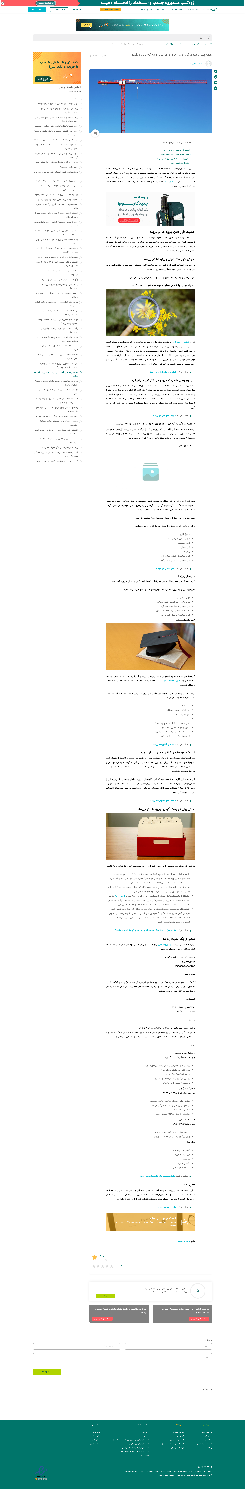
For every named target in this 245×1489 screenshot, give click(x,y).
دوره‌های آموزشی (184, 44)
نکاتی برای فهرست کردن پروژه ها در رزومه (173, 159)
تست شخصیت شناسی (204, 1445)
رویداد (210, 1448)
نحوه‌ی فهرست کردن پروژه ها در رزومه (175, 154)
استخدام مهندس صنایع (162, 1219)
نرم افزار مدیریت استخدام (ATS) (173, 1445)
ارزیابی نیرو (180, 1437)
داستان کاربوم (95, 1441)
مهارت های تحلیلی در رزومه (163, 801)
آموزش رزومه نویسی (166, 44)
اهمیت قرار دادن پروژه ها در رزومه (176, 150)
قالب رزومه (120, 896)
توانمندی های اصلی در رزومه (163, 372)
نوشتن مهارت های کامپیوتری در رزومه (158, 1176)
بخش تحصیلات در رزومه (169, 681)
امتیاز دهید (121, 1267)
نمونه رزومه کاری (165, 945)
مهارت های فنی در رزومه (164, 415)
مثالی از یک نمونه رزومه (180, 163)
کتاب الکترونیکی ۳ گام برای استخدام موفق (135, 1452)
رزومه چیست (171, 181)
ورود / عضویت (59, 9)
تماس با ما (96, 1437)
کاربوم (209, 44)
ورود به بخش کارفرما (177, 1448)
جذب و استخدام (178, 1433)
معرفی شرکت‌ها (176, 9)
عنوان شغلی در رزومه (166, 569)
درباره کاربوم (96, 1433)
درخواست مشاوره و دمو (110, 9)
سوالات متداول (95, 1445)
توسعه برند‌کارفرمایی (177, 1441)
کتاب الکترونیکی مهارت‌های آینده (138, 1445)
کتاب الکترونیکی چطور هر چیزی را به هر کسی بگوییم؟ (131, 1441)
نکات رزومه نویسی (167, 1208)
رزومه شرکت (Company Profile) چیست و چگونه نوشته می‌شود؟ (145, 931)
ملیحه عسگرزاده (196, 63)
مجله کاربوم (161, 9)
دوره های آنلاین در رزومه (164, 745)
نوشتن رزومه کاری (180, 342)
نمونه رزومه (145, 1437)
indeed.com (184, 1241)
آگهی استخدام (193, 9)
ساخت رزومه (207, 1441)
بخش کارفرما (37, 9)
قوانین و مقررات (144, 1456)
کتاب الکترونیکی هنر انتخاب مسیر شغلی (135, 1448)
